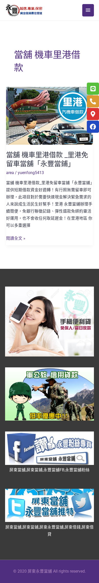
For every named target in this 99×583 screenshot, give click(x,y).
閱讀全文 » (15, 238)
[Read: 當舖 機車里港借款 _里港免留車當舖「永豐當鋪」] (49, 115)
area (10, 173)
